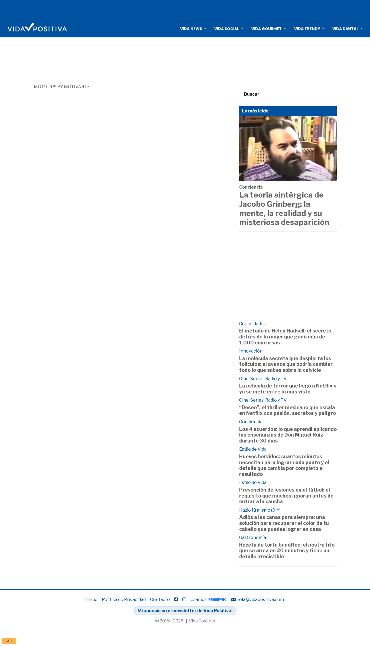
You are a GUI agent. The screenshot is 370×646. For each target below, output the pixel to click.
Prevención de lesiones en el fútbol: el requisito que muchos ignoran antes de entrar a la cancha (286, 495)
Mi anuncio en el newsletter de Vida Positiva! (185, 610)
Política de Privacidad (124, 599)
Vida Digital (345, 28)
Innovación (250, 351)
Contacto (160, 599)
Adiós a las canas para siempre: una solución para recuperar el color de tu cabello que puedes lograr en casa (284, 523)
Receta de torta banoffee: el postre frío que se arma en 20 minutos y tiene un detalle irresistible (287, 550)
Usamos (198, 599)
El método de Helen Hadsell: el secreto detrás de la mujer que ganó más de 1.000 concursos (285, 336)
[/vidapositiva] (176, 599)
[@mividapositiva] (184, 599)
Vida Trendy (307, 28)
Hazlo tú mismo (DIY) (260, 510)
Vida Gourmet (266, 28)
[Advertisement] (185, 9)
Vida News (191, 28)
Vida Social (226, 28)
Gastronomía (252, 537)
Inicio (92, 599)
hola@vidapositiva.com (260, 599)
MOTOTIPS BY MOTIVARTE (62, 86)
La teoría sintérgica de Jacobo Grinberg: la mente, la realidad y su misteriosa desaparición (284, 208)
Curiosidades (252, 323)
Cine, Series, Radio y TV (263, 378)
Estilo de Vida (253, 449)
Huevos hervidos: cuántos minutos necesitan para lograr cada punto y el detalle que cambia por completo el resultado (284, 465)
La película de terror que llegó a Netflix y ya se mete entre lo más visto (287, 389)
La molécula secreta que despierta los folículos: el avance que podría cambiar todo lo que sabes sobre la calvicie (286, 364)
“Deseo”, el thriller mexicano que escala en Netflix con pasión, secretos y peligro (287, 410)
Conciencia (251, 187)
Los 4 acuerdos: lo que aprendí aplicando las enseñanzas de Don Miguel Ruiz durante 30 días (288, 435)
